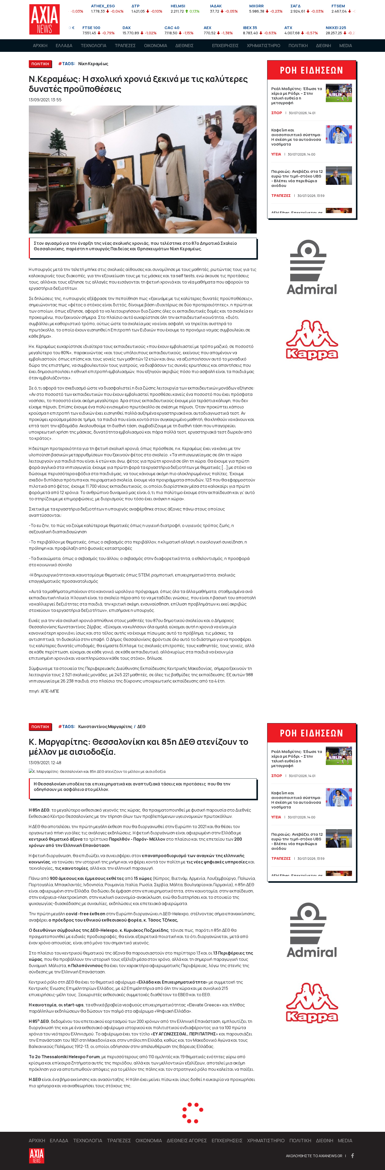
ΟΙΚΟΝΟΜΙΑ (155, 45)
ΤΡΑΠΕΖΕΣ (125, 45)
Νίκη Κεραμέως (93, 63)
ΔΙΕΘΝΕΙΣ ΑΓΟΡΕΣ (184, 50)
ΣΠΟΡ (276, 112)
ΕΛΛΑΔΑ (64, 45)
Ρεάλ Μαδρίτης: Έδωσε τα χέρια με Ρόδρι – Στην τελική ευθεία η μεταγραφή (296, 96)
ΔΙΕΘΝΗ (323, 45)
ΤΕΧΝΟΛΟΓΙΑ (93, 45)
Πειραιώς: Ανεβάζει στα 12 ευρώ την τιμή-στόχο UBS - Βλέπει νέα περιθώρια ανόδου (297, 178)
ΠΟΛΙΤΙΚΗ (298, 45)
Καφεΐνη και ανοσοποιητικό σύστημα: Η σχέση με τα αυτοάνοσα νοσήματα (296, 137)
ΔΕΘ (141, 726)
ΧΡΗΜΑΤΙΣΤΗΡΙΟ (263, 45)
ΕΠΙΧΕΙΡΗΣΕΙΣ (225, 45)
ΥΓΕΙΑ (276, 154)
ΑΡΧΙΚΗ (40, 45)
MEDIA (345, 45)
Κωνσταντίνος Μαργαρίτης (105, 726)
